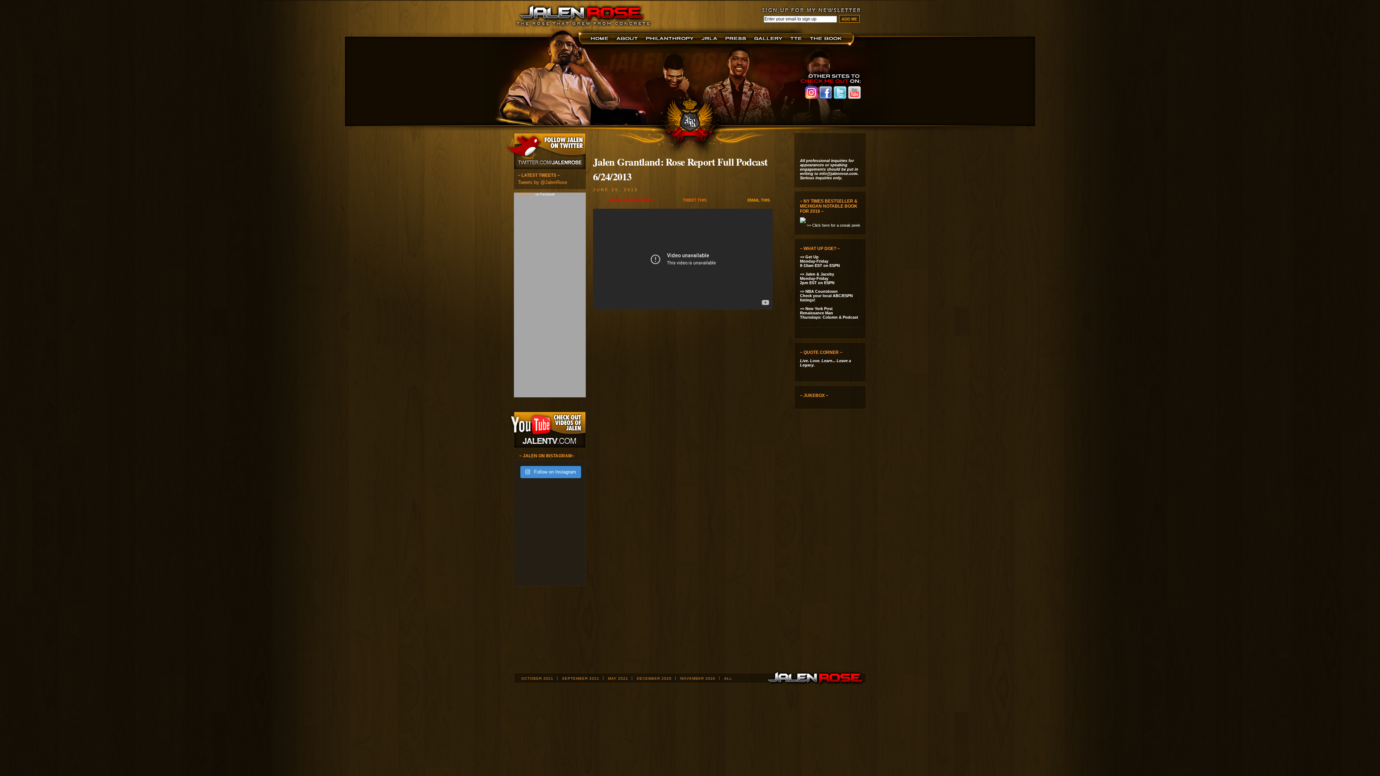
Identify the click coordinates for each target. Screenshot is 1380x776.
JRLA (711, 38)
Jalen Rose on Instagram (811, 92)
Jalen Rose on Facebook (825, 92)
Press (737, 38)
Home (601, 38)
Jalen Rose (526, 194)
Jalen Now (769, 38)
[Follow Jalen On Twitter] (545, 151)
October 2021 (537, 678)
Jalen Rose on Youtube (854, 92)
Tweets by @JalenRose (542, 182)
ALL (728, 678)
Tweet (695, 200)
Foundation (670, 38)
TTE (797, 38)
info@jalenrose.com (838, 173)
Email (759, 200)
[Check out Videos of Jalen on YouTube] (547, 430)
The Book (827, 38)
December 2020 (654, 678)
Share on (630, 200)
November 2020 (698, 678)
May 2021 (618, 678)
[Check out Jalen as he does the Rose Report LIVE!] (832, 443)
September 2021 (580, 678)
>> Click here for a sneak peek (833, 225)
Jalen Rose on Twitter (840, 92)
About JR (628, 38)
